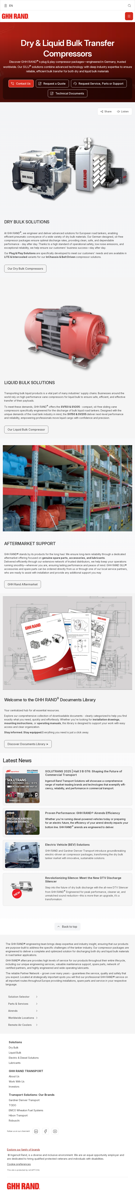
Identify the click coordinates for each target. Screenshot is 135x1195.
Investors (14, 1086)
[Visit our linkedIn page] (36, 1131)
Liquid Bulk (15, 1052)
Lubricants (15, 1062)
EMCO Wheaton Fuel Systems (26, 1110)
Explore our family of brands (23, 1149)
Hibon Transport (18, 1115)
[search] (129, 6)
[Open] (129, 16)
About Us (14, 1076)
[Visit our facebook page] (45, 1131)
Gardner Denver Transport (24, 1100)
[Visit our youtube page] (55, 1131)
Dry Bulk (13, 1047)
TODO (12, 1105)
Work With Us (16, 1081)
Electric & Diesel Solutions (24, 1057)
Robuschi (14, 1120)
